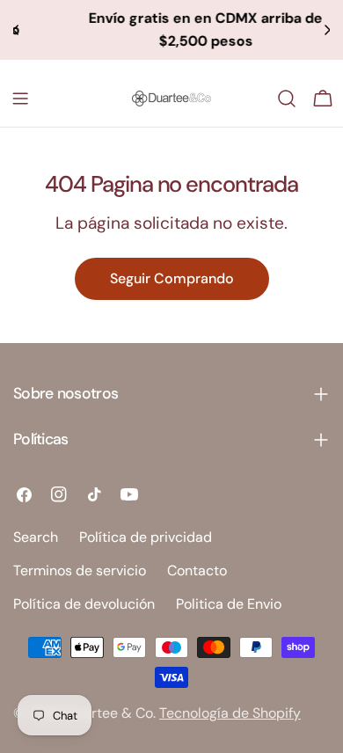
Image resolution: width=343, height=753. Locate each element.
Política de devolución (84, 604)
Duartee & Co (109, 713)
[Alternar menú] (20, 98)
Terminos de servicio (79, 570)
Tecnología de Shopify (230, 713)
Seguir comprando (172, 278)
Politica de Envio (228, 604)
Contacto (197, 570)
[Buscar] (286, 98)
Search (35, 537)
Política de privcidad (145, 537)
